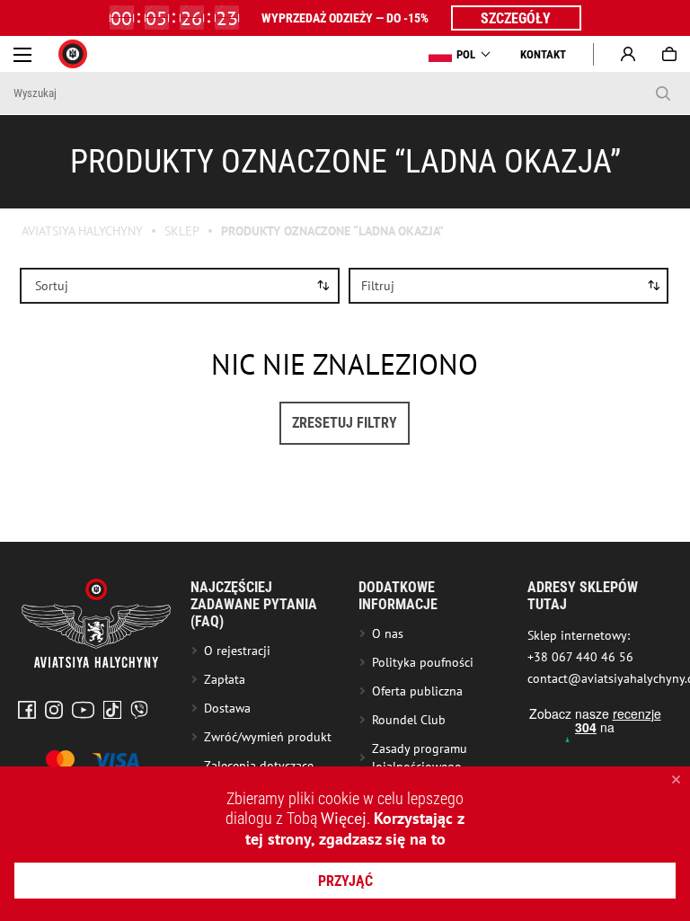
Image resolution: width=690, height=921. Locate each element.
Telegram (139, 710)
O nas (387, 633)
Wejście (628, 54)
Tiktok (112, 710)
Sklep (181, 231)
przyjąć (345, 881)
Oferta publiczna (417, 691)
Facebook (27, 710)
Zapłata (224, 679)
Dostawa (227, 708)
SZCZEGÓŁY (516, 18)
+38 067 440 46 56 (580, 657)
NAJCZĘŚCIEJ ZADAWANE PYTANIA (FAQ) (253, 604)
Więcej (344, 818)
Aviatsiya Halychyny (82, 231)
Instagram (54, 710)
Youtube (83, 710)
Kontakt (543, 54)
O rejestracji (237, 650)
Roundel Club (409, 720)
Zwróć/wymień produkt (268, 737)
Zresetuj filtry (344, 422)
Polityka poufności (422, 662)
